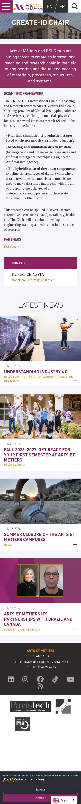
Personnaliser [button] (11, 781)
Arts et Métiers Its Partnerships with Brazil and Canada (38, 619)
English (65, 800)
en (49, 6)
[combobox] (64, 800)
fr (62, 6)
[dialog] (40, 787)
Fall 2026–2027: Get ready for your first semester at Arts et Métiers (39, 455)
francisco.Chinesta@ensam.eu (33, 280)
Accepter (40, 797)
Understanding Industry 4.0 (35, 371)
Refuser (40, 789)
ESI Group (11, 247)
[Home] (28, 6)
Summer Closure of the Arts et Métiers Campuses (39, 536)
